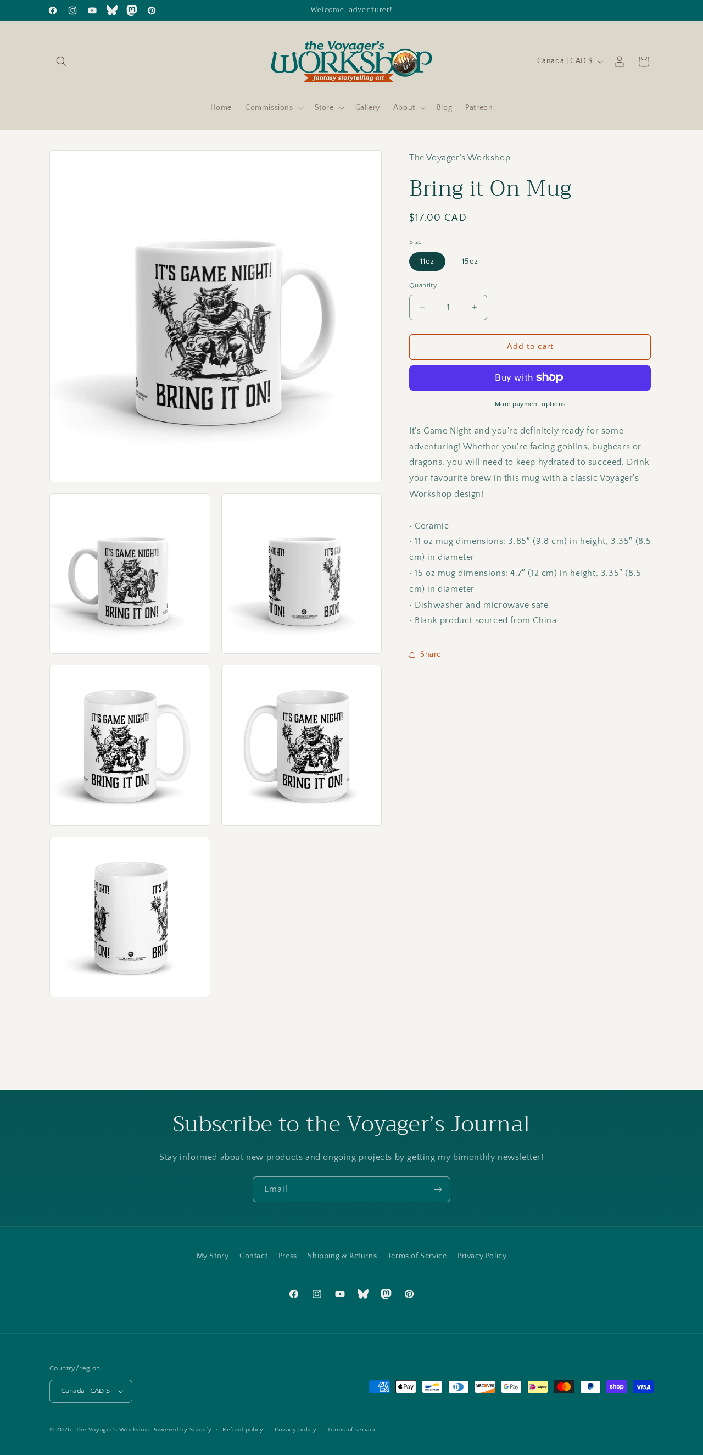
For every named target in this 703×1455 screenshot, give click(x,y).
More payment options (530, 403)
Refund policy (243, 1429)
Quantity (423, 285)
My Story (213, 1256)
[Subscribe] (438, 1189)
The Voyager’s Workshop (113, 1429)
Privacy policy (296, 1429)
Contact (253, 1256)
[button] (61, 61)
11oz (427, 261)
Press (287, 1256)
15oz (470, 261)
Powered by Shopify (182, 1429)
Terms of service (352, 1429)
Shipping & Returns (342, 1256)
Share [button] (430, 653)
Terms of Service (417, 1256)
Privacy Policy (481, 1256)
